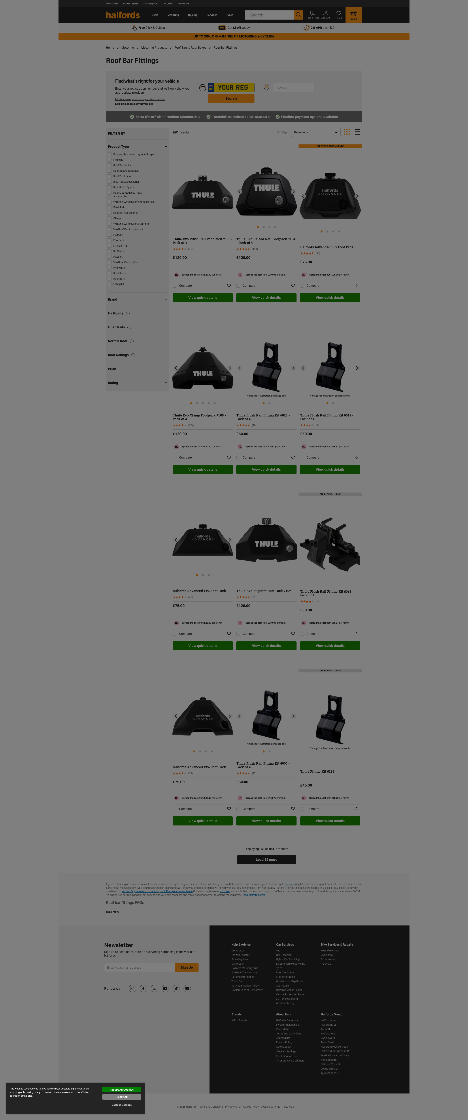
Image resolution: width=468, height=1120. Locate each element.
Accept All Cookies (122, 1089)
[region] (75, 1098)
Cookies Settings (122, 1104)
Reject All (122, 1097)
